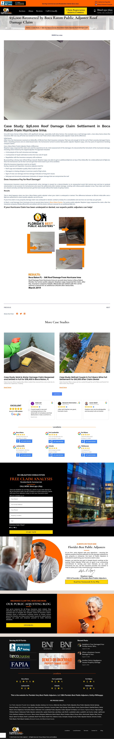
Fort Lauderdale (54, 432)
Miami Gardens (65, 714)
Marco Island (35, 714)
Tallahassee (85, 446)
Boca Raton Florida (56, 202)
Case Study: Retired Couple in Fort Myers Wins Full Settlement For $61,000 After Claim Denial (83, 378)
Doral (15, 709)
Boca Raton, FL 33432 (21, 438)
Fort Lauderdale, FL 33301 (55, 438)
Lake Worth (65, 712)
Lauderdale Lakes (74, 712)
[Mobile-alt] (20, 681)
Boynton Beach (13, 707)
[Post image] (79, 645)
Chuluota (47, 707)
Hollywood (22, 712)
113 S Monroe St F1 (85, 450)
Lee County (89, 712)
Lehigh (95, 712)
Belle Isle (56, 705)
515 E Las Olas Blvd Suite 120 (56, 436)
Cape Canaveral (39, 707)
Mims (80, 714)
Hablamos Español (104, 2)
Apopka (32, 705)
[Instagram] (26, 681)
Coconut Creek (54, 707)
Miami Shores (74, 714)
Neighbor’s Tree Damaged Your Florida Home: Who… (93, 645)
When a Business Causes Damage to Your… (91, 653)
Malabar (21, 714)
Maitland (15, 714)
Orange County (72, 716)
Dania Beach (71, 707)
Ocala (60, 716)
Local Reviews (76, 730)
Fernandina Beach (29, 709)
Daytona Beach (84, 707)
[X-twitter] (30, 681)
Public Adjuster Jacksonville (34, 712)
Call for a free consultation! (105, 13)
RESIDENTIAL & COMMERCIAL (75, 12)
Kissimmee (51, 712)
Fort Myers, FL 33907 (86, 438)
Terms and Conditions (51, 737)
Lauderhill (83, 712)
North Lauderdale (29, 716)
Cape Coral (30, 707)
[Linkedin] (33, 681)
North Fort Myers (19, 716)
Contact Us (94, 730)
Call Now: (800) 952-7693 (31, 486)
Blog (101, 730)
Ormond (94, 716)
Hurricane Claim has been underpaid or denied (32, 207)
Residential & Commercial (31, 482)
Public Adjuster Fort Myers (69, 709)
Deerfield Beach (94, 707)
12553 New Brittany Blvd (86, 436)
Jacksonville (20, 446)
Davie (77, 707)
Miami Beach (56, 714)
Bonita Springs (94, 705)
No (16, 527)
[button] (17, 314)
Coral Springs (63, 707)
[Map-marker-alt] (17, 681)
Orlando (51, 446)
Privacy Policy (41, 737)
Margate (42, 714)
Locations (67, 730)
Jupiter (45, 712)
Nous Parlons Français (105, 4)
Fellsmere (38, 709)
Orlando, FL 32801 (53, 452)
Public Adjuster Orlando (84, 716)
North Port (49, 716)
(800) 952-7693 (104, 9)
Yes (12, 527)
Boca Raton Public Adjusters (68, 705)
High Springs (99, 709)
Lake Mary (58, 712)
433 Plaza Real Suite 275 (22, 436)
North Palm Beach (40, 716)
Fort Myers (84, 432)
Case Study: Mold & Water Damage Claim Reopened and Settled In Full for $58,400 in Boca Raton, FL (29, 378)
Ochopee (64, 716)
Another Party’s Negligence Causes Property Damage (92, 661)
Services (86, 730)
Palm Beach (13, 719)
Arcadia (38, 705)
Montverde (86, 714)
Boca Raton (20, 432)
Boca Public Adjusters (83, 705)
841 (17, 450)
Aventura (43, 705)
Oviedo (99, 716)
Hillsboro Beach (14, 712)
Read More (7, 387)
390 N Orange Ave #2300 (54, 450)
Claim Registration (76, 9)
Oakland (55, 716)
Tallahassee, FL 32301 (86, 452)
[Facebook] (23, 681)
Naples (92, 714)
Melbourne (48, 714)
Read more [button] (34, 417)
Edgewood (20, 709)
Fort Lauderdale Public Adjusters (51, 709)
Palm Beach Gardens (23, 719)
